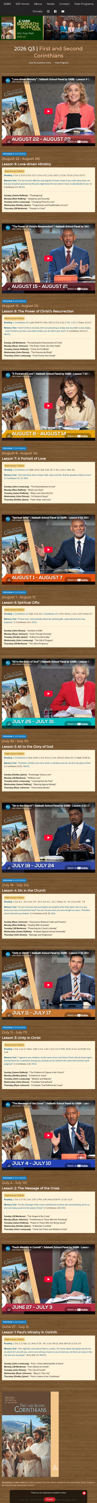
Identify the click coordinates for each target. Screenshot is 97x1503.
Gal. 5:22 (45, 470)
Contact (64, 3)
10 (37, 1355)
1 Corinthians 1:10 (22, 1064)
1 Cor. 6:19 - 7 (77, 902)
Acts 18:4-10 (65, 1343)
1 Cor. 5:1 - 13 (19, 902)
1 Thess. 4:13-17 (84, 322)
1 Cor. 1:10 (43, 1049)
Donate (37, 11)
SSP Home (22, 3)
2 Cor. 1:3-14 (19, 175)
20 (49, 913)
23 (51, 470)
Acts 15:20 (33, 758)
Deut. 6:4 (69, 758)
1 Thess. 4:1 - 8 (62, 902)
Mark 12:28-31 (83, 758)
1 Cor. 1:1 (17, 1343)
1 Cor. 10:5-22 (57, 758)
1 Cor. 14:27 (76, 614)
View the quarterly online (40, 62)
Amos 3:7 (88, 614)
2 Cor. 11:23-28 (79, 1049)
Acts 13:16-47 (54, 1199)
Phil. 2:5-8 (65, 1049)
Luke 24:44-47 (36, 322)
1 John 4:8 (70, 470)
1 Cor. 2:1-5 (67, 1199)
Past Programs (83, 3)
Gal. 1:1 (26, 1343)
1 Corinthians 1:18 (52, 1208)
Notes (50, 3)
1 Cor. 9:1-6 (44, 758)
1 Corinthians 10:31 (13, 766)
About (38, 3)
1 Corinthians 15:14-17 (77, 331)
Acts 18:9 (31, 1355)
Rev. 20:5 (48, 322)
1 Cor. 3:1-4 (54, 1049)
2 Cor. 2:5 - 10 (33, 902)
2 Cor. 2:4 (76, 1343)
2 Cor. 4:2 (42, 175)
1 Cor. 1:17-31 (19, 1199)
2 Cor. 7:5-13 (66, 175)
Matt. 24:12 (34, 470)
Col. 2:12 (60, 322)
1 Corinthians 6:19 (39, 913)
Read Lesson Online (14, 171)
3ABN (7, 3)
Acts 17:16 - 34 (38, 1343)
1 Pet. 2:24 (42, 1199)
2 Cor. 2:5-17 (79, 175)
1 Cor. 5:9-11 (52, 1343)
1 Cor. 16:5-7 (53, 175)
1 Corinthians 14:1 (22, 622)
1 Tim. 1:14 (59, 470)
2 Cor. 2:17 (31, 175)
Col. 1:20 (31, 1199)
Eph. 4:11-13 (35, 614)
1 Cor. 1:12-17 (19, 1049)
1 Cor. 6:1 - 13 (47, 902)
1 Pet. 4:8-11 (64, 614)
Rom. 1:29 (32, 1049)
